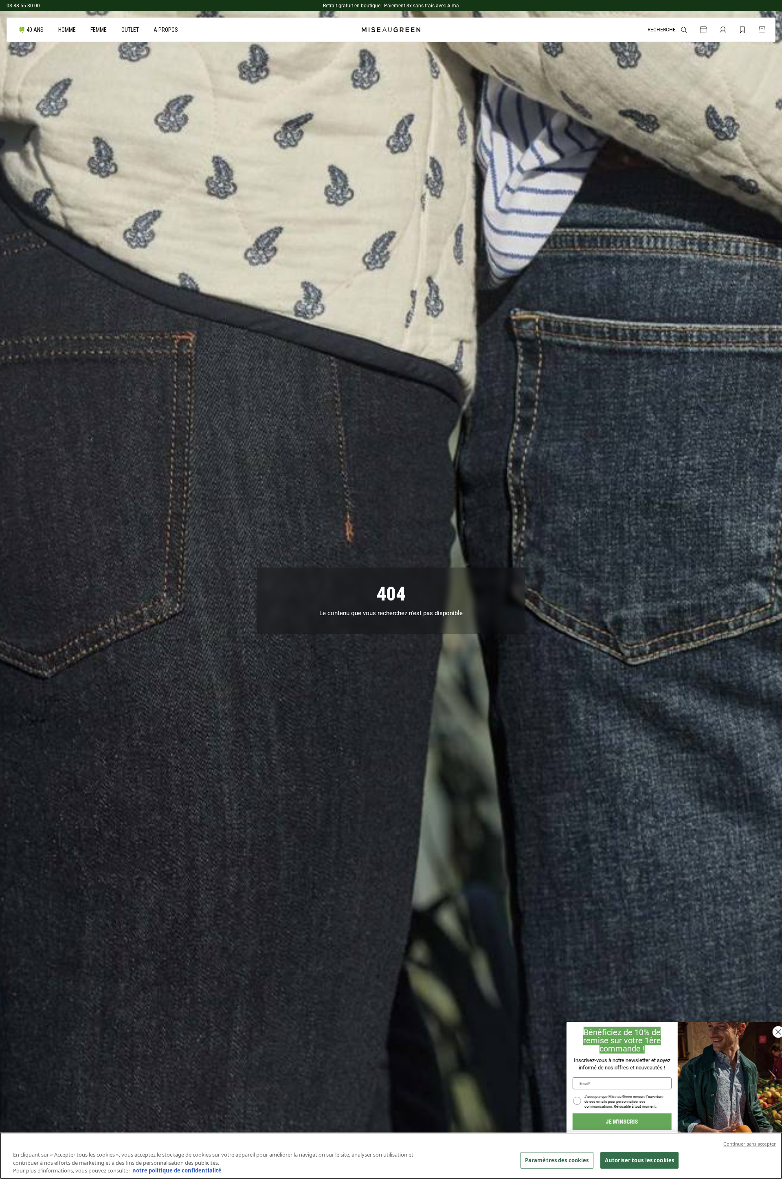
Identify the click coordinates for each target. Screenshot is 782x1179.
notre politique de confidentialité (177, 1170)
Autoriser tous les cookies (639, 1160)
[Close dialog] (772, 1032)
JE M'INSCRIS (616, 1121)
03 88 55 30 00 (23, 5)
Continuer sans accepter (749, 1144)
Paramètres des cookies (557, 1160)
